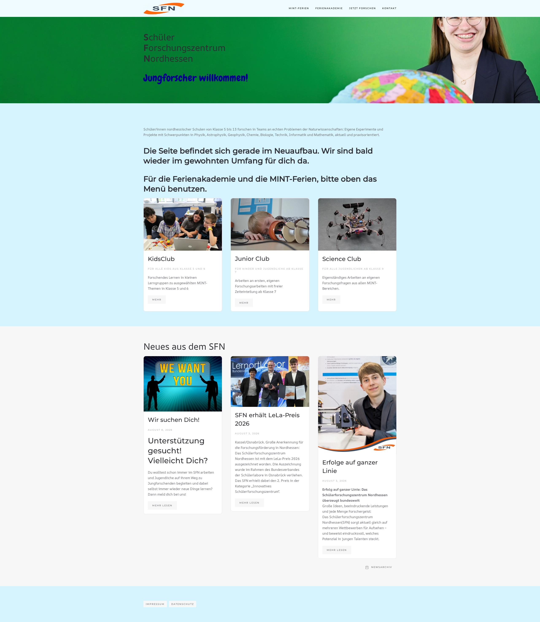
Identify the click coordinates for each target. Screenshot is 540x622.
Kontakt (389, 8)
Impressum (155, 604)
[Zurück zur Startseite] (163, 8)
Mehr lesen (162, 505)
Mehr (156, 299)
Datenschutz (182, 604)
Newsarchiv (381, 567)
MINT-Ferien (299, 8)
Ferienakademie (329, 8)
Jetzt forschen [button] (362, 8)
